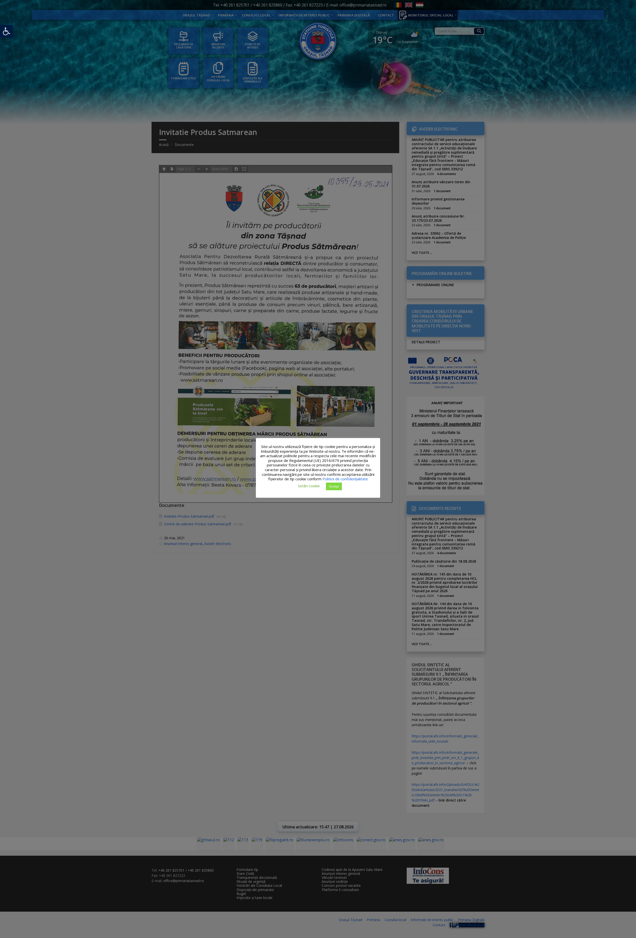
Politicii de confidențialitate (345, 478)
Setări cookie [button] (309, 485)
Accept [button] (334, 486)
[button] (6, 31)
